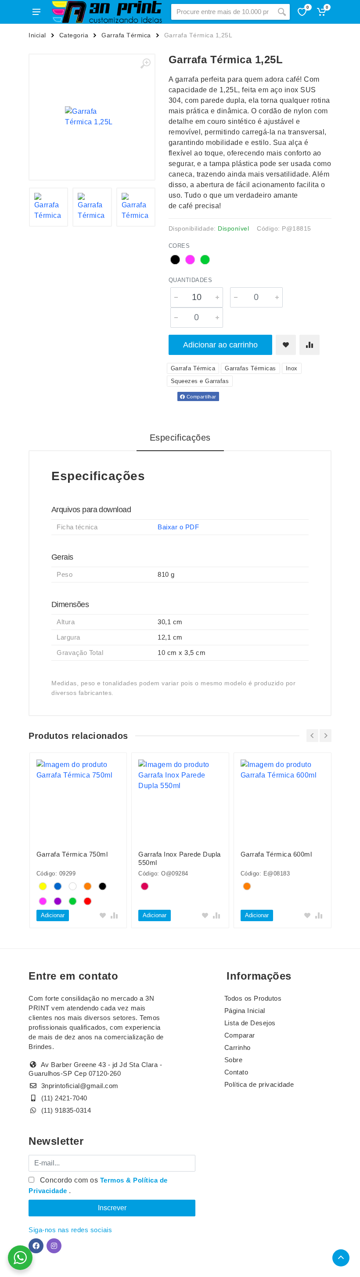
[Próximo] (325, 735)
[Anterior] (312, 735)
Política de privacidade (259, 1084)
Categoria (74, 35)
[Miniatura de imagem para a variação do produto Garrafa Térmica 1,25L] (48, 207)
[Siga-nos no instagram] (54, 1245)
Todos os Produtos (253, 998)
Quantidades (190, 280)
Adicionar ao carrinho (220, 344)
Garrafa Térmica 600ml (276, 854)
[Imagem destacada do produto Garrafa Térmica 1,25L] (92, 117)
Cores (179, 245)
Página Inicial (244, 1010)
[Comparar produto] (309, 345)
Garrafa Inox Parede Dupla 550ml (179, 858)
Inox (292, 368)
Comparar (239, 1035)
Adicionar (53, 915)
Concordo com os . (98, 1185)
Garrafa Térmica (126, 35)
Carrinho (237, 1047)
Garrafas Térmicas (250, 368)
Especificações (180, 437)
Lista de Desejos (250, 1023)
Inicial (37, 35)
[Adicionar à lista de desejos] (286, 345)
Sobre (233, 1060)
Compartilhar (200, 396)
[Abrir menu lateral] (36, 12)
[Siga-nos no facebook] (36, 1245)
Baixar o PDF (178, 527)
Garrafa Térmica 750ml (72, 854)
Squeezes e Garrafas (200, 381)
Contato (236, 1072)
